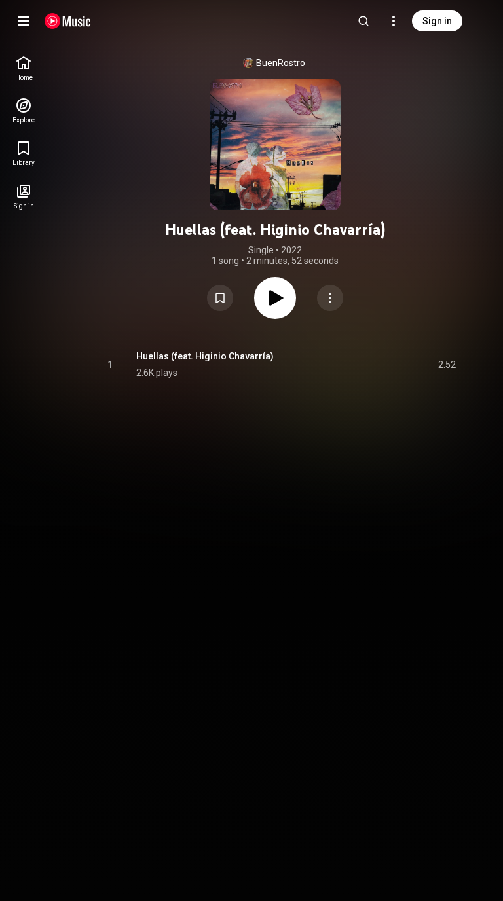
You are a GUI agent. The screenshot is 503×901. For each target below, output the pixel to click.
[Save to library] (220, 298)
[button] (220, 298)
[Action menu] (330, 298)
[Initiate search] (363, 20)
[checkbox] (447, 365)
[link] (23, 68)
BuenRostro (280, 63)
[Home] (68, 21)
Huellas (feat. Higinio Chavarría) (205, 356)
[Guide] (23, 21)
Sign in (437, 21)
